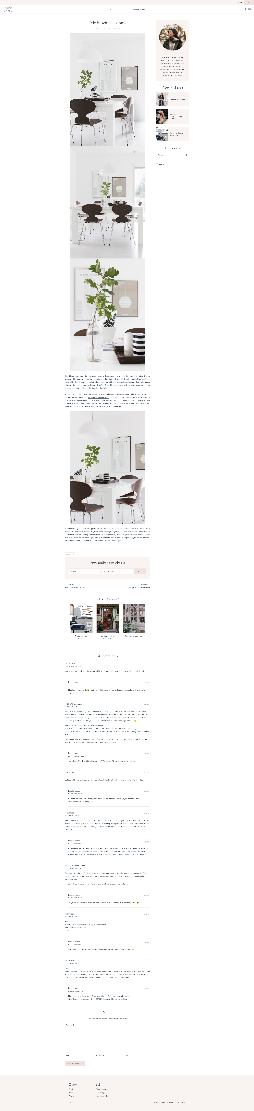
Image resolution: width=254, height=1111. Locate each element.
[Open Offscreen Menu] (249, 8)
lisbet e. (71, 682)
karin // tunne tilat (72, 866)
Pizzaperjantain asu (177, 99)
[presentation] (81, 618)
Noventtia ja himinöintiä (133, 636)
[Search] (185, 155)
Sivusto (127, 1055)
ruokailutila (70, 555)
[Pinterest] (238, 2)
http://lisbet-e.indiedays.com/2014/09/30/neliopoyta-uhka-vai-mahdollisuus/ (98, 999)
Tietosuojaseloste (103, 1096)
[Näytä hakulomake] (245, 9)
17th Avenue (180, 1102)
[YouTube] (241, 2)
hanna (67, 663)
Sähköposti (99, 1055)
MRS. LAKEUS (71, 704)
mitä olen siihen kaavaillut (98, 397)
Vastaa (146, 664)
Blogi (71, 1089)
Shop (249, 2)
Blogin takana (139, 9)
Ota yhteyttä (101, 1092)
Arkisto (124, 9)
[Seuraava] (142, 619)
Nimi (67, 1055)
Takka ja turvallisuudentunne (138, 586)
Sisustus (116, 28)
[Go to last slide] (73, 619)
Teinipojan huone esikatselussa (176, 134)
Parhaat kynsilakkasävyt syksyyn (176, 116)
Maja (67, 813)
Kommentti (71, 1025)
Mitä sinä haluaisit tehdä (74, 586)
